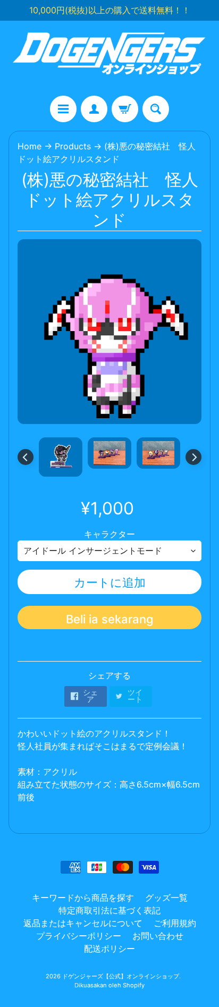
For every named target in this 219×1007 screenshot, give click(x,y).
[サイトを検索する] (155, 109)
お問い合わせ (157, 935)
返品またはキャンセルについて (82, 923)
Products (73, 146)
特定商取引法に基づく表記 (109, 910)
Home (29, 146)
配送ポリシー (109, 948)
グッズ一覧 (166, 897)
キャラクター (109, 534)
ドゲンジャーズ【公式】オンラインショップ (120, 976)
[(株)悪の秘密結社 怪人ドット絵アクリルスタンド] (60, 457)
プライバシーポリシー (78, 935)
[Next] (193, 457)
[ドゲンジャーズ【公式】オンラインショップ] (109, 58)
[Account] (94, 109)
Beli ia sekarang (110, 619)
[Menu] (63, 109)
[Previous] (25, 457)
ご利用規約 (175, 923)
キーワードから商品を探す (83, 897)
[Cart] (125, 109)
